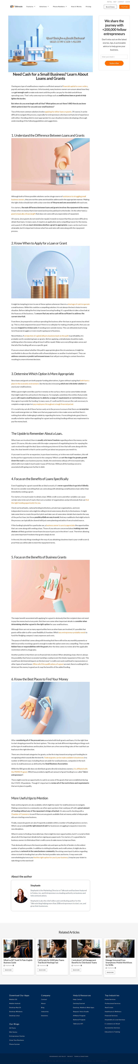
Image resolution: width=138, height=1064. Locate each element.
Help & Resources (82, 995)
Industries (45, 1011)
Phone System (14, 1044)
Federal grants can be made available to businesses (64, 757)
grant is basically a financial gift (23, 214)
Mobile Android (14, 1003)
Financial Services (111, 1015)
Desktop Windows (16, 1011)
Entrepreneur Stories (17, 1036)
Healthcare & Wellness (113, 1011)
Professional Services (113, 1003)
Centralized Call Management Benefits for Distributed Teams (84, 961)
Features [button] (29, 6)
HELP (114, 2)
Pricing (88, 6)
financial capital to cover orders (75, 86)
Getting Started (79, 1003)
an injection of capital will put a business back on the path (46, 336)
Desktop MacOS (15, 1007)
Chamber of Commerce (20, 814)
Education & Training (112, 1032)
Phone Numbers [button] (59, 6)
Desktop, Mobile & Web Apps (83, 1007)
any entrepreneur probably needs (72, 632)
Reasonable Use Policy (58, 1056)
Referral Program (79, 1019)
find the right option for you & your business (50, 857)
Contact (44, 999)
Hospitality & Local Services (115, 1019)
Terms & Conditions (81, 1056)
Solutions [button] (43, 6)
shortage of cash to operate (79, 304)
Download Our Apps (19, 995)
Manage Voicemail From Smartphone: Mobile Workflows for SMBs (119, 962)
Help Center (77, 999)
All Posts (12, 1028)
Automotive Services (112, 1028)
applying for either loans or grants (58, 112)
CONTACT (121, 2)
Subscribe (114, 63)
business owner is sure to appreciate (60, 525)
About (43, 1003)
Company (45, 995)
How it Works (76, 6)
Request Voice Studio (81, 1011)
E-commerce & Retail (112, 1024)
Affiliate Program (79, 1015)
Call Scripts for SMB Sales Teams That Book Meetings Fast (51, 961)
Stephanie (8, 965)
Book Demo (110, 7)
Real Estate (109, 1007)
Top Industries (112, 995)
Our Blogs (14, 1024)
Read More (8, 970)
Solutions (44, 1015)
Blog (42, 1007)
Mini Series (13, 1032)
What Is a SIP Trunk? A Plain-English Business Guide (18, 961)
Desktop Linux (14, 1015)
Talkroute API (78, 1024)
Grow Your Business (16, 1040)
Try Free (124, 7)
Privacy (70, 1056)
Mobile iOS (13, 999)
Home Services (110, 999)
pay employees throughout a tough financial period (53, 404)
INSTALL (109, 2)
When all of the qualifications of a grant (48, 664)
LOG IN (127, 2)
